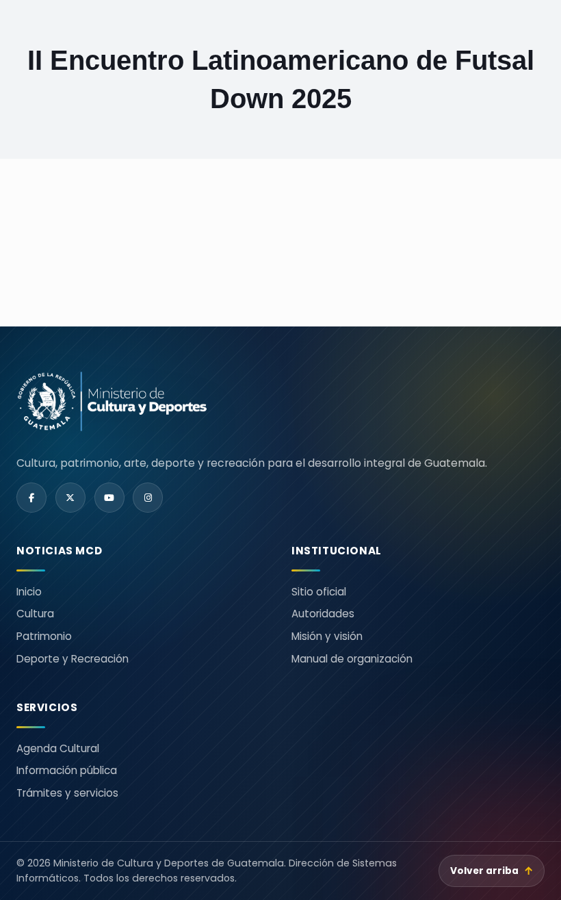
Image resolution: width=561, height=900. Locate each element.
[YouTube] (109, 498)
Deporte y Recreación (72, 659)
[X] (70, 498)
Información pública (66, 770)
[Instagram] (148, 498)
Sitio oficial (318, 591)
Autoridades (322, 613)
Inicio (29, 591)
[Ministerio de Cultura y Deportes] (280, 401)
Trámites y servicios (67, 793)
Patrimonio (44, 636)
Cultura (35, 613)
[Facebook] (31, 498)
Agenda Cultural (57, 748)
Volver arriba (492, 871)
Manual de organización (352, 659)
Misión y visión (327, 636)
